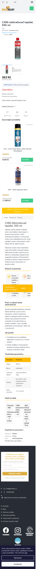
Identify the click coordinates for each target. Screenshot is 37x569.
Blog (4, 509)
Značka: (8, 35)
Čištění (14, 434)
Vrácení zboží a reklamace (11, 518)
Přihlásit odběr (15, 473)
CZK (15, 2)
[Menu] (32, 2)
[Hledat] (3, 2)
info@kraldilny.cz (11, 489)
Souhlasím (18, 564)
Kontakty (5, 506)
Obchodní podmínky (9, 515)
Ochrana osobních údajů (10, 521)
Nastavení (18, 558)
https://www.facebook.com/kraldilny (15, 498)
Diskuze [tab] (19, 218)
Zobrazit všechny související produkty (18, 211)
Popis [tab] (6, 218)
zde (26, 553)
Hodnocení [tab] (12, 218)
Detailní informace (7, 106)
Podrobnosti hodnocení (9, 33)
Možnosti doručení (7, 94)
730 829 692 (10, 492)
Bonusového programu (22, 85)
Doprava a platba (8, 512)
